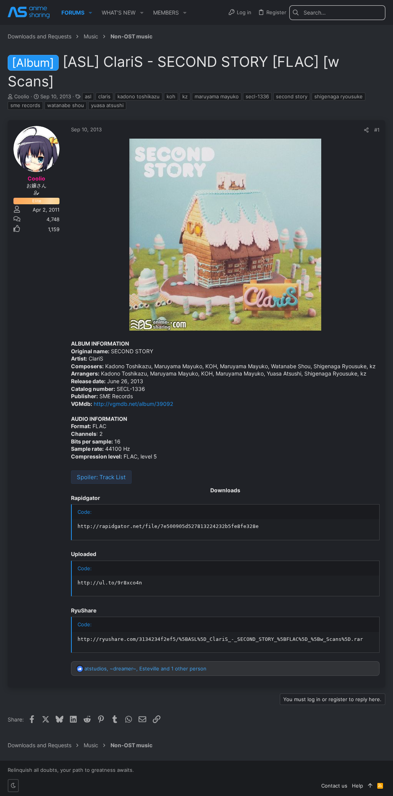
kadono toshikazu (138, 96)
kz (185, 96)
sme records (25, 105)
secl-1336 (257, 96)
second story (291, 96)
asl (88, 96)
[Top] (370, 785)
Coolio (21, 96)
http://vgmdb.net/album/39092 (133, 403)
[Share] (366, 130)
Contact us (334, 786)
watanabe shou (65, 105)
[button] (90, 13)
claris (104, 96)
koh (171, 96)
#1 (377, 130)
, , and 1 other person (145, 668)
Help (357, 786)
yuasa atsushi (107, 105)
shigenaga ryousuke (338, 96)
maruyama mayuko (217, 96)
